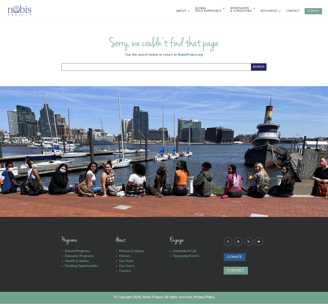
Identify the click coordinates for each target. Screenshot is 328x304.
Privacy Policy (204, 297)
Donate (234, 257)
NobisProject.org (190, 54)
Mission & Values (131, 251)
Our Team (126, 261)
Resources (269, 11)
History (124, 256)
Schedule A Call (184, 251)
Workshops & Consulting (241, 9)
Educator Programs (79, 256)
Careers (125, 271)
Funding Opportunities (82, 266)
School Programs (77, 251)
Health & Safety (77, 261)
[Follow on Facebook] (228, 241)
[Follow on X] (248, 241)
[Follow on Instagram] (238, 241)
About (181, 11)
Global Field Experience (208, 9)
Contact (293, 11)
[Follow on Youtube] (258, 241)
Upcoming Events (186, 256)
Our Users (126, 266)
